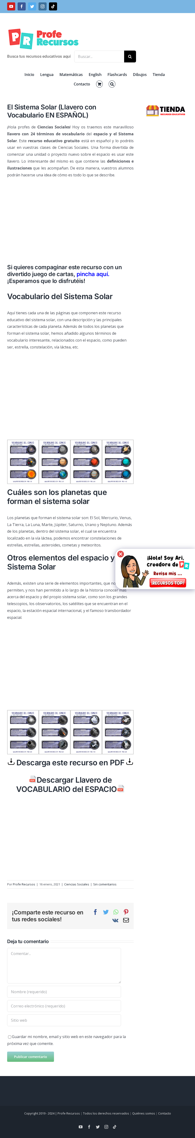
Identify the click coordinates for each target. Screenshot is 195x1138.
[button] (112, 84)
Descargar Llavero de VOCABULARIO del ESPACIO (66, 784)
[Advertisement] (70, 216)
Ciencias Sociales (76, 884)
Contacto (164, 1113)
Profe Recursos (24, 884)
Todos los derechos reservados (106, 1113)
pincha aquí (92, 274)
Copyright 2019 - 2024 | (41, 1113)
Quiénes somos (143, 1113)
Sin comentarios (105, 884)
